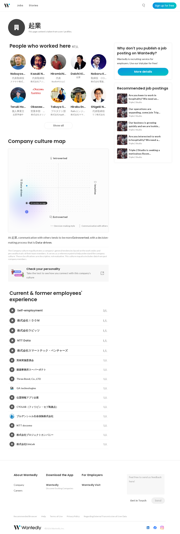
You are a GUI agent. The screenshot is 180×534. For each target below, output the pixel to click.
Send (158, 500)
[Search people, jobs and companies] (143, 5)
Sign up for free (164, 5)
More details (143, 72)
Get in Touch (138, 500)
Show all (58, 125)
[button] (26, 475)
